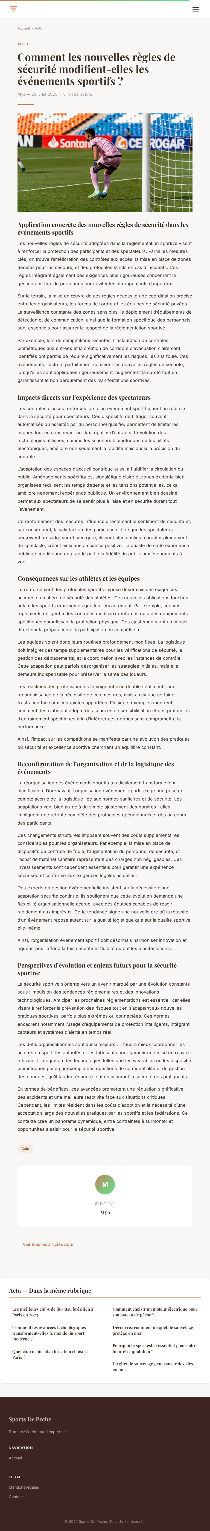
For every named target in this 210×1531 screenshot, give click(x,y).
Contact (16, 1496)
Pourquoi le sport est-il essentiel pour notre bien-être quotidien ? (154, 1348)
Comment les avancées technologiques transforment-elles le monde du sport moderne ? (49, 1333)
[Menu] (195, 9)
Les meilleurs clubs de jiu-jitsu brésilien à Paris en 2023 (52, 1311)
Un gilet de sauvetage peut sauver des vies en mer (153, 1366)
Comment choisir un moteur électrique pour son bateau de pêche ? (155, 1311)
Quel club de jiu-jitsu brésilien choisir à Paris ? (50, 1354)
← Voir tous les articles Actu (45, 1244)
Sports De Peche (30, 1419)
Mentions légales (24, 1487)
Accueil (24, 28)
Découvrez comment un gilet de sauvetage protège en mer (153, 1330)
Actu (38, 28)
